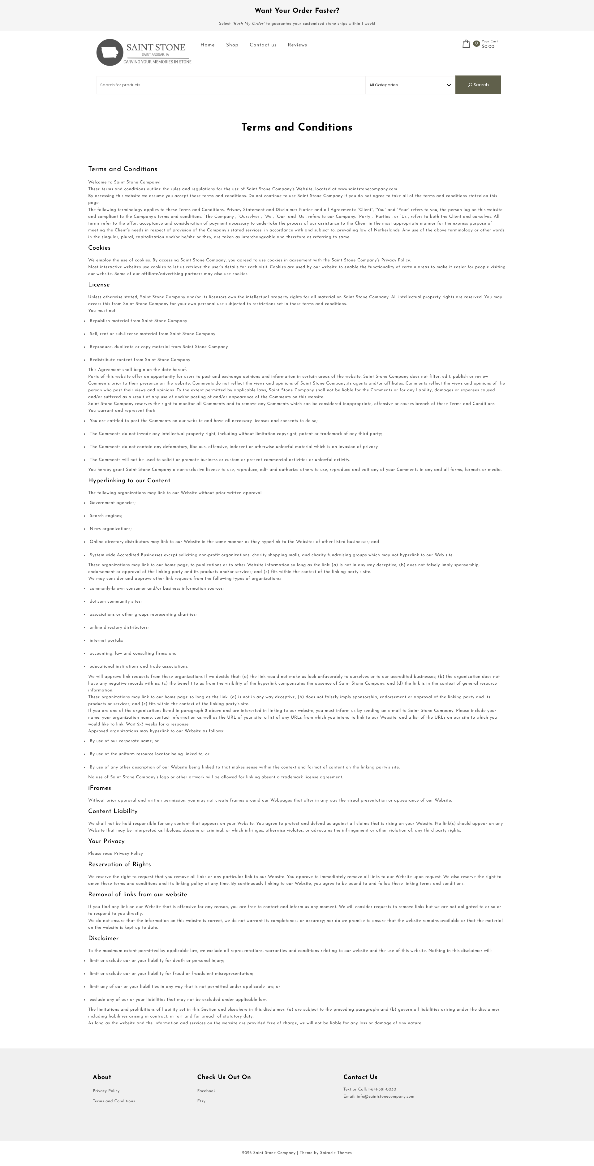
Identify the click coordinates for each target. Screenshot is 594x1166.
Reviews (297, 45)
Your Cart (490, 41)
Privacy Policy (106, 1091)
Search (480, 85)
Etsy (201, 1101)
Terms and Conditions (114, 1101)
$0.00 (488, 47)
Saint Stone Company (274, 1153)
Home (207, 45)
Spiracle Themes (336, 1153)
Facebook (206, 1091)
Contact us (263, 45)
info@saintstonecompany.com (385, 1097)
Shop (232, 45)
